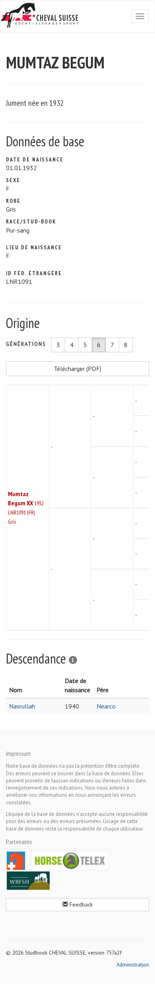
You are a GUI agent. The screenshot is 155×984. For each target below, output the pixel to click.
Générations (26, 344)
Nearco (106, 706)
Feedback (80, 904)
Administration (132, 964)
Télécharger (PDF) (77, 369)
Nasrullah (22, 706)
